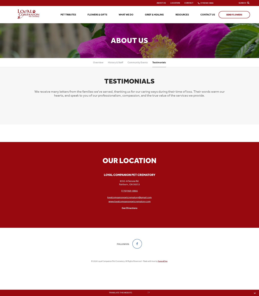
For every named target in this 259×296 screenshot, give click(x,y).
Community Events (138, 62)
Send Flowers (234, 14)
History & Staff (115, 62)
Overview (98, 62)
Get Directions (129, 208)
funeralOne (162, 261)
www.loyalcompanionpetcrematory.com (130, 201)
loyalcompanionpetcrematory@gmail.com (129, 197)
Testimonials (159, 62)
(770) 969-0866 (129, 190)
